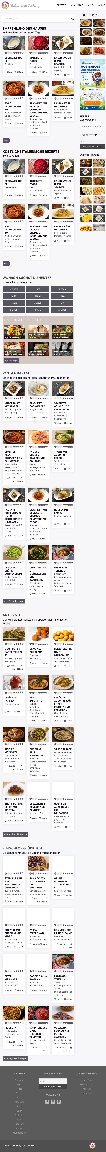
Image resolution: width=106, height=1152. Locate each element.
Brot (38, 289)
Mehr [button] (6, 140)
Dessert (62, 310)
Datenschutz (86, 1084)
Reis (62, 303)
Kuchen (19, 1128)
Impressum (86, 1080)
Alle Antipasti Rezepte (15, 834)
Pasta (14, 303)
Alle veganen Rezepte (15, 1058)
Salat (38, 296)
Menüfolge (77, 5)
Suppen (62, 289)
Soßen (14, 296)
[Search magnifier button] (72, 19)
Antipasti (14, 289)
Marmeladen (19, 1132)
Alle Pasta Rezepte (14, 601)
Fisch (38, 310)
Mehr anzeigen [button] (11, 360)
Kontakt (87, 1089)
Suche (101, 5)
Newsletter (86, 1093)
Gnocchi (38, 303)
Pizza (62, 296)
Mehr (90, 5)
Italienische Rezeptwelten (28, 320)
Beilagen (19, 1115)
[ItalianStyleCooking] (20, 5)
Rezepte (61, 5)
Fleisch (14, 310)
